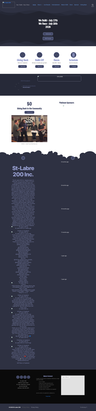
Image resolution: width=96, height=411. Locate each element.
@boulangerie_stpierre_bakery (23, 262)
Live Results (47, 4)
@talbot (19, 244)
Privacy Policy (48, 396)
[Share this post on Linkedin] (23, 229)
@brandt (20, 261)
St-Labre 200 (17, 407)
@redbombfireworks (23, 263)
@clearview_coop (23, 257)
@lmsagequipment (23, 269)
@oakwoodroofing (23, 251)
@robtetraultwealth (23, 247)
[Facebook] (17, 377)
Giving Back (83, 4)
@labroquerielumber (21, 265)
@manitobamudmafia (23, 268)
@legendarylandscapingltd (23, 250)
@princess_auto (23, 273)
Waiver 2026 (64, 4)
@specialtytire (23, 266)
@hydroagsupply (23, 252)
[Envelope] (28, 377)
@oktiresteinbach (23, 255)
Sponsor (76, 4)
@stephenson (19, 254)
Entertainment (56, 4)
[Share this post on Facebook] (21, 229)
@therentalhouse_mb (23, 248)
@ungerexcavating (23, 270)
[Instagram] (25, 377)
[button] (48, 33)
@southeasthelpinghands (19, 302)
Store (71, 4)
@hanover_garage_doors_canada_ (23, 259)
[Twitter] (21, 377)
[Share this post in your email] (24, 229)
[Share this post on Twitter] (22, 229)
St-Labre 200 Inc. (23, 171)
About (39, 4)
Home (34, 4)
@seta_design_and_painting (23, 272)
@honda (23, 258)
